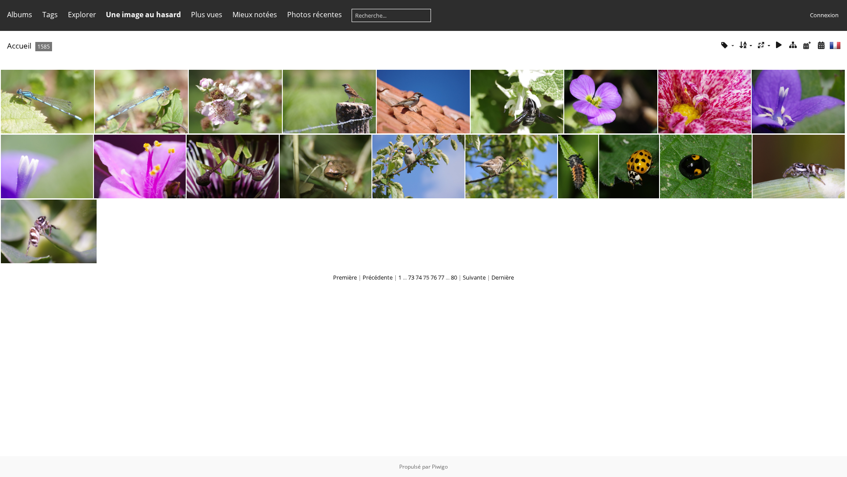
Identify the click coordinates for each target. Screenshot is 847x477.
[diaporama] (779, 45)
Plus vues (206, 14)
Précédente (378, 277)
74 (419, 277)
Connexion (824, 15)
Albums (19, 14)
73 (411, 277)
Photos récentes (314, 14)
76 (434, 277)
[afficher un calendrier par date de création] (821, 45)
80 (454, 277)
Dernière (502, 277)
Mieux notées (254, 14)
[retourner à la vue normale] (793, 45)
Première (345, 277)
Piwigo (440, 466)
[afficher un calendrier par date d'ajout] (807, 45)
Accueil (19, 46)
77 (441, 277)
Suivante (474, 277)
